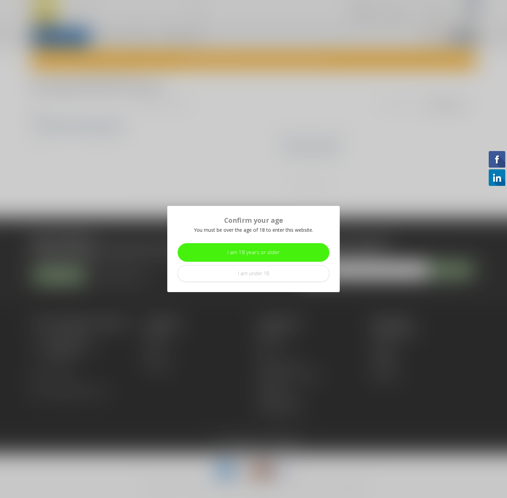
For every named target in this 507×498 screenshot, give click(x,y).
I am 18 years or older (254, 252)
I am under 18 (253, 273)
